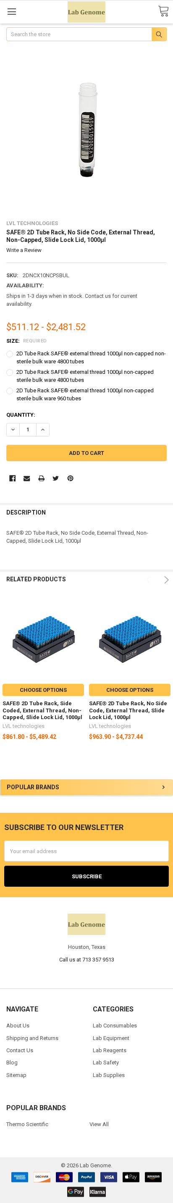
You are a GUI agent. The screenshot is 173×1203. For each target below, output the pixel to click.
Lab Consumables (115, 1025)
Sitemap (16, 1075)
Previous (149, 580)
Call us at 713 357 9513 (86, 959)
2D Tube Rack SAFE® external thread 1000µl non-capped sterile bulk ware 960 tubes (85, 394)
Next (165, 580)
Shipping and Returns (32, 1038)
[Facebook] (12, 478)
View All (99, 1124)
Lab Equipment (111, 1038)
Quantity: (20, 415)
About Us (17, 1025)
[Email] (27, 478)
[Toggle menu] (11, 11)
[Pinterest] (70, 478)
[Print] (41, 478)
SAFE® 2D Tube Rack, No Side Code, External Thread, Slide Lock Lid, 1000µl (128, 710)
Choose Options (43, 690)
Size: (26, 341)
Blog (12, 1062)
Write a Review (24, 250)
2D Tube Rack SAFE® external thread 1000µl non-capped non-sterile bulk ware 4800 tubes (91, 357)
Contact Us (19, 1050)
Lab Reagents (109, 1050)
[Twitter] (56, 478)
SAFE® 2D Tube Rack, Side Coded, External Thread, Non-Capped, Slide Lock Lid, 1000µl (42, 710)
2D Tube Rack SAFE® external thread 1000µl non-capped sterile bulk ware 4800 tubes (85, 376)
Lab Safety (106, 1062)
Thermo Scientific (27, 1124)
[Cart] (163, 11)
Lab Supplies (109, 1075)
